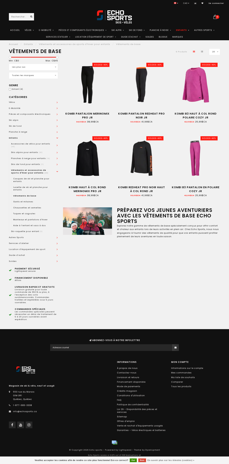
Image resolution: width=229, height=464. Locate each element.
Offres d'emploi (126, 421)
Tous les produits (181, 386)
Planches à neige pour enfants (30, 158)
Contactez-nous (126, 372)
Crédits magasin (127, 391)
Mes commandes (181, 372)
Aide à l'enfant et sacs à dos (29, 225)
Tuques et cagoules (24, 213)
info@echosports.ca (25, 411)
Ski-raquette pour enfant (27, 231)
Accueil (15, 30)
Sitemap (122, 416)
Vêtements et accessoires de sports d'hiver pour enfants (29, 171)
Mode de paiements (128, 386)
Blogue (163, 36)
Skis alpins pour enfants (27, 152)
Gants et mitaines (23, 201)
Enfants (181, 30)
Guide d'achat (129, 36)
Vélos (28, 30)
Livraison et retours (128, 377)
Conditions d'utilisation (131, 395)
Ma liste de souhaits (183, 377)
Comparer (177, 381)
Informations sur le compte (187, 368)
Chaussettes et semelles (27, 208)
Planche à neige (159, 30)
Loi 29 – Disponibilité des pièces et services (137, 411)
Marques (177, 36)
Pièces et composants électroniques (81, 30)
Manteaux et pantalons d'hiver (30, 219)
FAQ (119, 400)
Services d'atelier (57, 36)
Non (142, 460)
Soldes (150, 36)
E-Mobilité (45, 30)
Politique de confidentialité (133, 404)
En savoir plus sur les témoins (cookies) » (171, 460)
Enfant (17, 89)
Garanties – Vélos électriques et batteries (141, 430)
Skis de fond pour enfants (27, 164)
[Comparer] (195, 3)
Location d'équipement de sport (94, 36)
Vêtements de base (24, 196)
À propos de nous (127, 368)
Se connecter (216, 3)
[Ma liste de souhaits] (203, 3)
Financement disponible (131, 381)
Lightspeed (125, 450)
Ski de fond (135, 30)
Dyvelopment (152, 450)
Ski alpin (116, 30)
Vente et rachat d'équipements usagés (140, 425)
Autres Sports (203, 30)
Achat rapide (89, 112)
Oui (133, 460)
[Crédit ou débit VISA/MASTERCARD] (114, 442)
